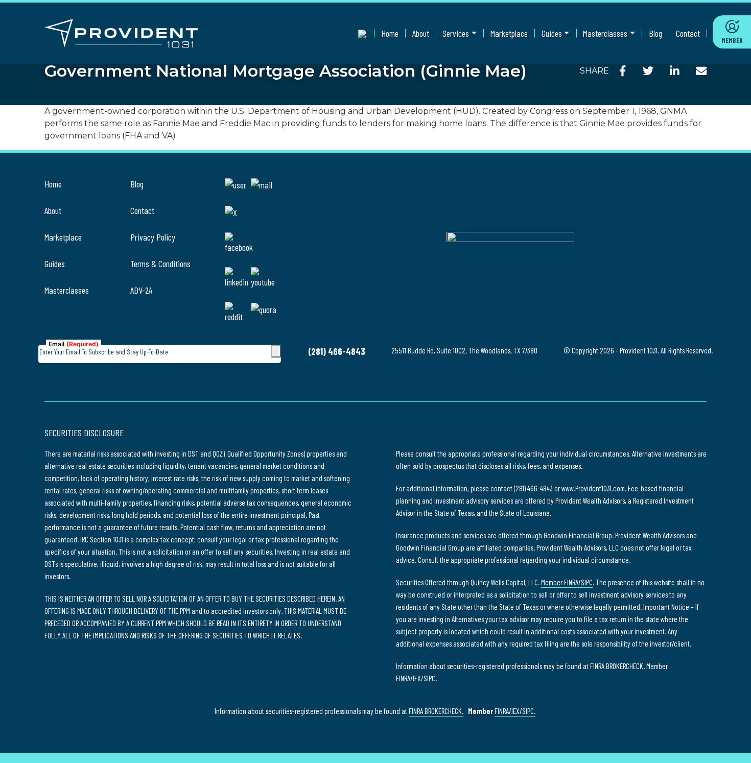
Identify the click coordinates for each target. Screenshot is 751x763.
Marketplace (509, 33)
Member (732, 40)
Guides (552, 33)
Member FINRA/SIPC (567, 582)
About (420, 33)
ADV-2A (141, 290)
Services (455, 33)
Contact (688, 33)
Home (389, 33)
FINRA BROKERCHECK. (436, 711)
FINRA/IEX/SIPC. (515, 711)
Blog (655, 33)
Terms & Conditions (160, 263)
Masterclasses (605, 33)
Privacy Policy (152, 237)
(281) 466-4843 (336, 351)
